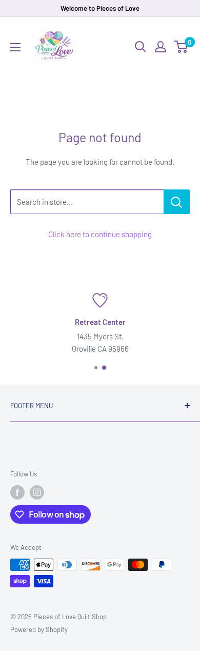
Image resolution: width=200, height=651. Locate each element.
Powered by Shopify (39, 629)
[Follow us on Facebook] (17, 492)
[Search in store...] (177, 201)
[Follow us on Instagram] (37, 492)
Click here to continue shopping (100, 234)
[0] (181, 47)
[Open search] (140, 46)
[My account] (160, 46)
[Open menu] (15, 47)
